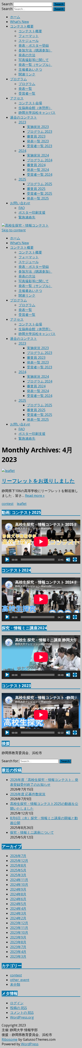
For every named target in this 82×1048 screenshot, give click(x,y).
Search (7, 4)
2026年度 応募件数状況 (27, 794)
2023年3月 (18, 956)
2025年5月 (18, 870)
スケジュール (29, 40)
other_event (19, 980)
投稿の (18, 1007)
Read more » (35, 495)
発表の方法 (27, 55)
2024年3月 (18, 913)
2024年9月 (18, 889)
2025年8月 (18, 865)
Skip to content (14, 230)
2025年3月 (18, 875)
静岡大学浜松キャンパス (37, 112)
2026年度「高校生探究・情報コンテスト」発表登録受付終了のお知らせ (44, 782)
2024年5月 (18, 903)
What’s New (19, 21)
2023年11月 (19, 927)
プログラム (18, 79)
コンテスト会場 (30, 103)
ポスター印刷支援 (32, 212)
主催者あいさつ (30, 69)
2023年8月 (18, 942)
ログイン (17, 1003)
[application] (41, 542)
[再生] (7, 559)
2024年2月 (18, 918)
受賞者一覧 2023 (39, 146)
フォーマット (29, 36)
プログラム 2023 (39, 131)
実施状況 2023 (38, 126)
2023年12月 (19, 923)
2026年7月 (18, 855)
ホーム (15, 17)
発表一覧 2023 (38, 141)
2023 (22, 122)
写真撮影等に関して (34, 60)
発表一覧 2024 (38, 169)
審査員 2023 (36, 136)
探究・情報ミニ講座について (32, 832)
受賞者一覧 (27, 93)
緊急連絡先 (27, 217)
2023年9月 (18, 937)
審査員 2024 (36, 165)
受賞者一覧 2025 (39, 193)
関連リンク (27, 74)
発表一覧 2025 (38, 198)
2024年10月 (19, 884)
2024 (22, 150)
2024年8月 (18, 894)
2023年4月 (18, 951)
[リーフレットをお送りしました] (41, 470)
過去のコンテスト (23, 117)
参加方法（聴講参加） (35, 50)
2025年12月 (19, 860)
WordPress (29, 1044)
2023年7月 (18, 947)
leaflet (21, 503)
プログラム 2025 (39, 184)
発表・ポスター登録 (34, 45)
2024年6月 (18, 899)
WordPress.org (22, 1017)
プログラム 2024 (39, 160)
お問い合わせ (20, 203)
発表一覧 (25, 88)
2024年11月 (19, 879)
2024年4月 (18, 908)
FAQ (22, 208)
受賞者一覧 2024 (39, 174)
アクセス (17, 98)
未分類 (15, 984)
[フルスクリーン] (75, 559)
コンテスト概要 (22, 26)
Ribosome (9, 1039)
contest (7, 503)
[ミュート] (68, 559)
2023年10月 (19, 932)
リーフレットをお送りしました (38, 480)
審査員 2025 (36, 188)
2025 (22, 179)
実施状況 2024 (38, 155)
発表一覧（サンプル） (35, 64)
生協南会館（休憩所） (35, 107)
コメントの (22, 1012)
